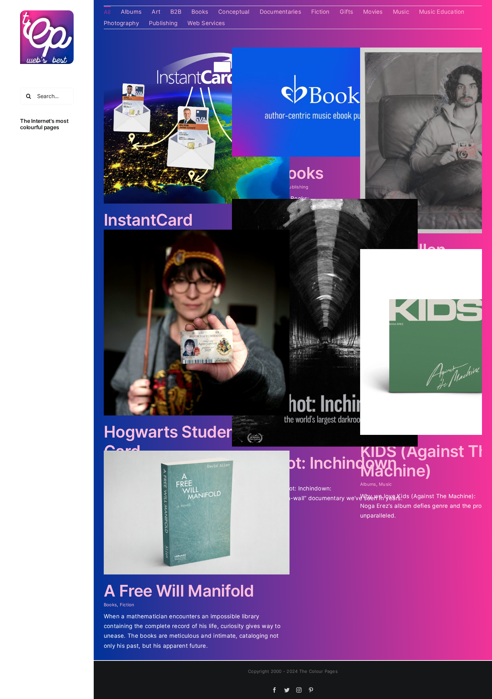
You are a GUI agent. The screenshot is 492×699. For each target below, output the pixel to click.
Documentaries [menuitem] (280, 11)
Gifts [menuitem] (346, 11)
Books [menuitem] (199, 11)
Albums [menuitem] (131, 11)
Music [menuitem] (401, 11)
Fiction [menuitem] (320, 11)
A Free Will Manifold (179, 591)
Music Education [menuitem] (442, 11)
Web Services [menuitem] (206, 23)
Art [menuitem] (156, 11)
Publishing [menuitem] (163, 23)
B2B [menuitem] (175, 11)
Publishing (297, 186)
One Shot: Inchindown (314, 463)
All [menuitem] (107, 12)
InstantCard (148, 220)
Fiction (127, 604)
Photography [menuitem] (121, 23)
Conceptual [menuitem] (234, 11)
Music (385, 484)
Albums (368, 484)
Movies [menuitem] (373, 11)
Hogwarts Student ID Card (182, 441)
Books (110, 604)
